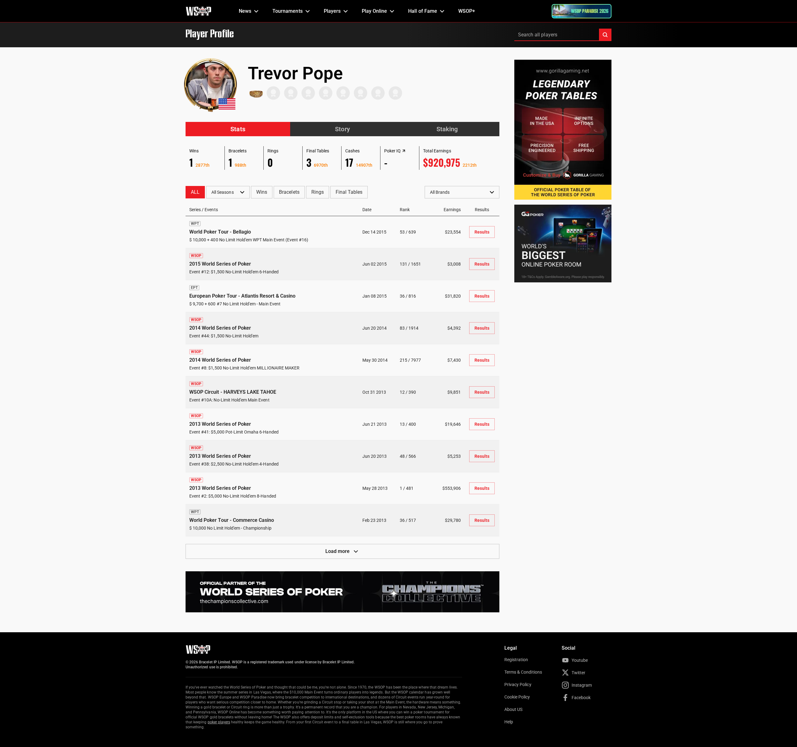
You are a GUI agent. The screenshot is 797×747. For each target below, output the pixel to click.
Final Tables (349, 192)
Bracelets (289, 192)
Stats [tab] (237, 129)
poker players (219, 722)
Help (508, 721)
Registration (516, 659)
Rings (317, 192)
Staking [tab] (447, 129)
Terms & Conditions (523, 672)
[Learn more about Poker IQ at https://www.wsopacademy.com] (404, 151)
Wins (261, 192)
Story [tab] (342, 129)
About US (513, 709)
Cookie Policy (517, 696)
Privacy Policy (517, 684)
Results (481, 232)
